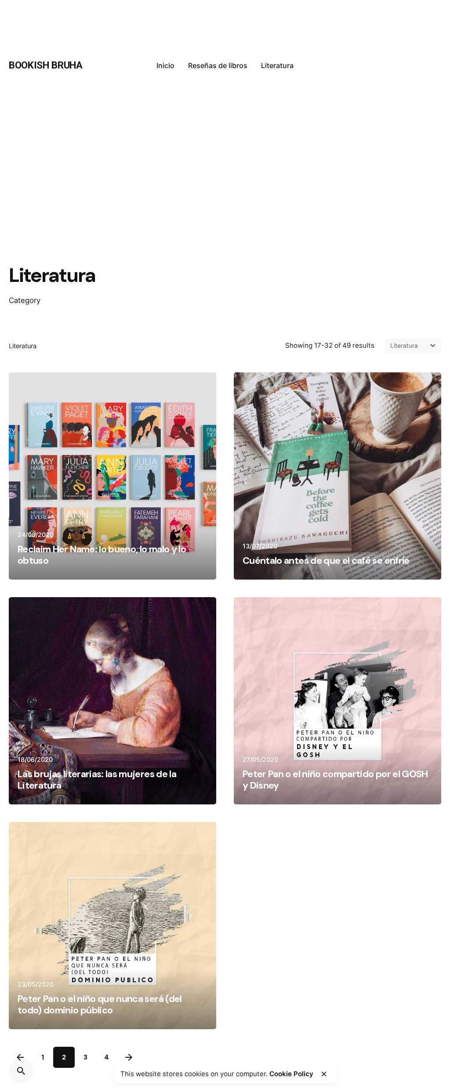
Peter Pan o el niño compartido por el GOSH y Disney (335, 780)
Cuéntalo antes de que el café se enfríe (326, 560)
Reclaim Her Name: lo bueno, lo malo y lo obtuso (102, 555)
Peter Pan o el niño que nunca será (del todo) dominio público (100, 1004)
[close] (323, 1074)
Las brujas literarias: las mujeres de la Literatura (97, 780)
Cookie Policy (291, 1074)
